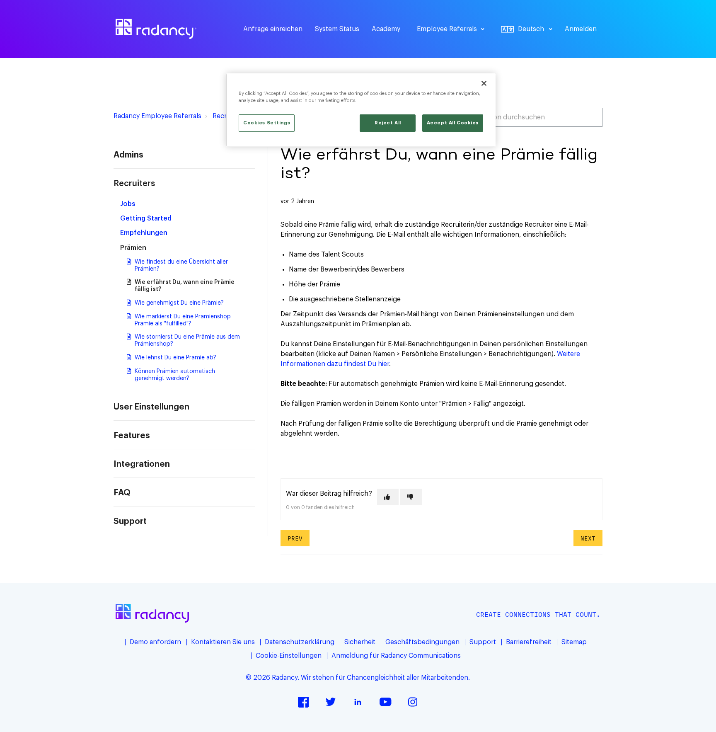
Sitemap (574, 642)
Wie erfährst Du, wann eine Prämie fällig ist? (185, 285)
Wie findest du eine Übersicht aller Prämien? (181, 265)
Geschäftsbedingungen (422, 642)
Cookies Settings (266, 123)
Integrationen (142, 464)
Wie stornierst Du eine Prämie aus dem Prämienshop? (187, 340)
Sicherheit (359, 642)
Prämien (133, 248)
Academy (386, 29)
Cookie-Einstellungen (289, 655)
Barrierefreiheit (529, 642)
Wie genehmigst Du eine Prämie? (179, 303)
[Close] (484, 83)
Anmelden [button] (581, 29)
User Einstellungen (151, 407)
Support (130, 521)
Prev (295, 538)
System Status (337, 29)
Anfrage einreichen (272, 29)
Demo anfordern (155, 642)
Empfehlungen (143, 233)
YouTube (385, 701)
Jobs (127, 204)
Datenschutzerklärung (299, 642)
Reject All (388, 123)
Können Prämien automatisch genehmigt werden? (175, 374)
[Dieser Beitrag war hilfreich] (388, 497)
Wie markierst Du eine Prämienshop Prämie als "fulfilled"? (183, 320)
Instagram (412, 701)
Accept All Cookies (453, 123)
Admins (128, 155)
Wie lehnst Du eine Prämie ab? (175, 358)
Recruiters (134, 183)
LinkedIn (358, 701)
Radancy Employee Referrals (157, 116)
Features (132, 435)
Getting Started (146, 218)
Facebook (303, 701)
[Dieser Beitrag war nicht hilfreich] (411, 497)
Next (588, 538)
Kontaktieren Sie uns (223, 642)
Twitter (330, 701)
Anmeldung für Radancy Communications (396, 655)
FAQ (122, 493)
